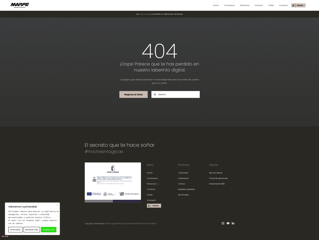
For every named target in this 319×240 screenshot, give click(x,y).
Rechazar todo (31, 229)
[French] (5, 236)
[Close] (57, 204)
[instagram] (223, 223)
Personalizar (15, 229)
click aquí (144, 14)
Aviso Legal (111, 223)
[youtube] (228, 223)
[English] (3, 236)
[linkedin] (233, 223)
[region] (32, 219)
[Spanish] (7, 236)
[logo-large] (19, 3)
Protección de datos (147, 223)
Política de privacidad (127, 223)
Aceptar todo (49, 229)
